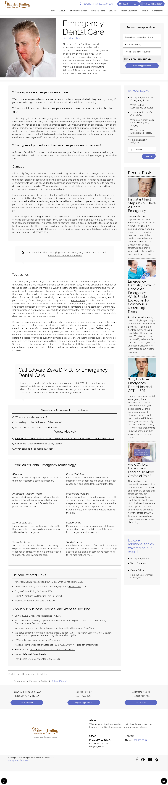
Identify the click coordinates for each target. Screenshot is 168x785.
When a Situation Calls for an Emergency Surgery (142, 123)
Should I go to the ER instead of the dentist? (38, 422)
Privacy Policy (14, 760)
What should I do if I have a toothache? (36, 427)
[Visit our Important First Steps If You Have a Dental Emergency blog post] (142, 196)
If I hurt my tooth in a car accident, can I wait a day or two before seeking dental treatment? (64, 438)
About (62, 11)
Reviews (144, 11)
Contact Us (157, 11)
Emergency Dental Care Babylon (65, 255)
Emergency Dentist (140, 558)
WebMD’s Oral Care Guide (37, 600)
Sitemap (24, 760)
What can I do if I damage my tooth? (34, 448)
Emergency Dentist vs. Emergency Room (142, 99)
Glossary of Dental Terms (64, 582)
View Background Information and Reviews (52, 649)
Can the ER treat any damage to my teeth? (38, 443)
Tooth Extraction (138, 563)
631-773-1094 (42, 232)
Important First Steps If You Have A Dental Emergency (142, 205)
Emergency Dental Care (35, 674)
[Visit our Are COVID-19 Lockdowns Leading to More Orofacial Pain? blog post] (142, 461)
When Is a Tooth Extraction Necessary (141, 131)
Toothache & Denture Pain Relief (40, 596)
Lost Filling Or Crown (36, 591)
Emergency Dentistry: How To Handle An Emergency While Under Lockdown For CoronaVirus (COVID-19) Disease (141, 296)
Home (52, 11)
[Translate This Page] (164, 781)
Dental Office (137, 570)
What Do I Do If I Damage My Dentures (141, 106)
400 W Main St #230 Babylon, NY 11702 (97, 4)
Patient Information (78, 11)
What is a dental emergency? (31, 417)
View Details (39, 654)
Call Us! (153, 4)
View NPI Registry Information (83, 645)
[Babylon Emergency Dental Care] (28, 76)
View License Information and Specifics (39, 640)
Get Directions (27, 702)
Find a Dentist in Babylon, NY (138, 141)
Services (113, 11)
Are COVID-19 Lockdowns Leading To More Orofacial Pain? (141, 470)
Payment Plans (98, 11)
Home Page (75, 586)
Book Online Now (129, 4)
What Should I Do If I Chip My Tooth (141, 114)
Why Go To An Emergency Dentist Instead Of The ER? (140, 385)
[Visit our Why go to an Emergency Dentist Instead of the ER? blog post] (142, 376)
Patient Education (128, 11)
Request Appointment (84, 702)
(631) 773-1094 (70, 70)
